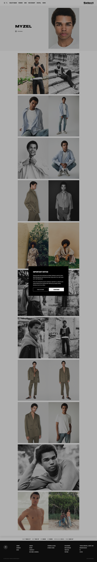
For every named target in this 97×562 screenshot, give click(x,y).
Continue (56, 289)
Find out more (40, 289)
